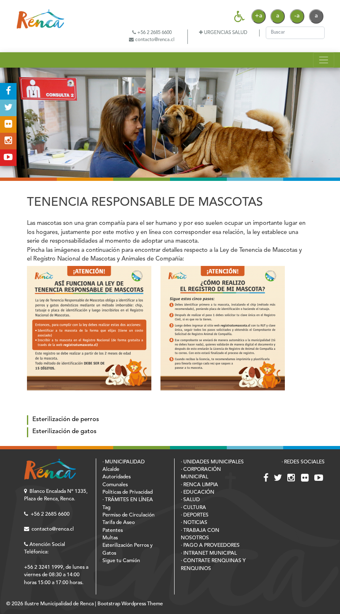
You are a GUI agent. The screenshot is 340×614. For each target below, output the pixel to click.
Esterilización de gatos (64, 432)
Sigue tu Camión (121, 560)
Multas (110, 538)
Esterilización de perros (65, 420)
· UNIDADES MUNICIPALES (212, 462)
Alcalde (110, 469)
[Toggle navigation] (323, 59)
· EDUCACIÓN (197, 492)
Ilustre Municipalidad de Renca (59, 604)
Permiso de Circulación (128, 515)
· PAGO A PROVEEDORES (210, 545)
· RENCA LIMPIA (199, 484)
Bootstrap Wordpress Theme (130, 604)
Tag (106, 507)
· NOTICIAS (194, 522)
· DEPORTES (195, 515)
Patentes (112, 530)
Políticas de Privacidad (127, 492)
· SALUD (190, 499)
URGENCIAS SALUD (225, 32)
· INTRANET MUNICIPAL (209, 553)
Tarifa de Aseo (118, 522)
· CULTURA (193, 507)
